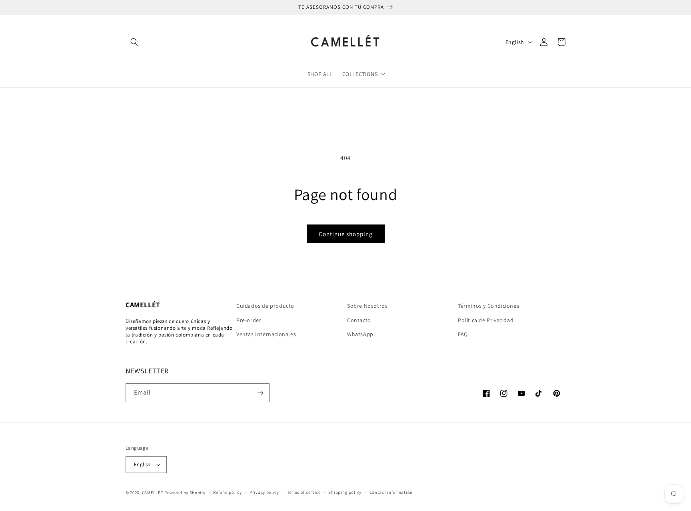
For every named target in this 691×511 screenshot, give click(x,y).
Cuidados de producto (265, 305)
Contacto (359, 320)
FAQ (463, 334)
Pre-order (248, 320)
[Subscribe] (260, 392)
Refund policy (227, 492)
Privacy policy (264, 492)
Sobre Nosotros (367, 305)
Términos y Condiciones (488, 305)
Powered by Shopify (185, 492)
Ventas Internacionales (266, 334)
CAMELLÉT (153, 492)
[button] (134, 42)
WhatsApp (360, 334)
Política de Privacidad (485, 320)
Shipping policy (344, 492)
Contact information (391, 492)
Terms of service (304, 492)
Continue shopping (346, 234)
